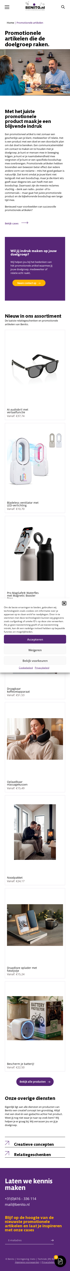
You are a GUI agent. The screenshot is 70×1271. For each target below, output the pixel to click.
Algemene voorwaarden (27, 1262)
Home (10, 22)
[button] (64, 603)
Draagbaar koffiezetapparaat (18, 690)
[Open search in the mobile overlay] (63, 7)
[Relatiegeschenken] (8, 1152)
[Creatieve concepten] (8, 1142)
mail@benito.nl (17, 1204)
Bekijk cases (11, 223)
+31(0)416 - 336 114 (20, 1198)
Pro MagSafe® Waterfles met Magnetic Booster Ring (23, 595)
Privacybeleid (42, 667)
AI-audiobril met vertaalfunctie (17, 411)
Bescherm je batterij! (20, 1064)
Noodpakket (15, 877)
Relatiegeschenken (32, 1155)
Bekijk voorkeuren (35, 660)
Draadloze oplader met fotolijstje (22, 969)
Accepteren (35, 639)
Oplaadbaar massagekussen (17, 783)
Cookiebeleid (26, 667)
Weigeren (35, 650)
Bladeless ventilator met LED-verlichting (22, 504)
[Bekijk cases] (24, 222)
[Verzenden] (52, 1240)
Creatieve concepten (34, 1145)
